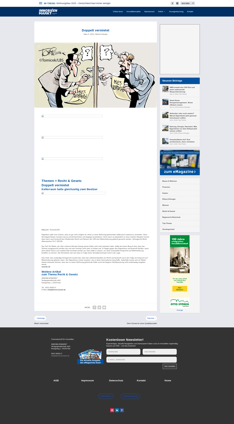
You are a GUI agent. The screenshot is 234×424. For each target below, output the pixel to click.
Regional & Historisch (171, 217)
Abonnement (149, 12)
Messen (165, 205)
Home (168, 380)
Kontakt (190, 12)
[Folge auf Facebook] (122, 410)
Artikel (160, 12)
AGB (56, 380)
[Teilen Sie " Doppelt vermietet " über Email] (104, 307)
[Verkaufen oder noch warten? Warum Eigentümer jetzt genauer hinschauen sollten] (165, 115)
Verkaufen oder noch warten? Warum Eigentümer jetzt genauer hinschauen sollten (183, 115)
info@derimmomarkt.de (56, 290)
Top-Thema (183, 94)
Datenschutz (116, 380)
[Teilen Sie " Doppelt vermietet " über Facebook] (94, 307)
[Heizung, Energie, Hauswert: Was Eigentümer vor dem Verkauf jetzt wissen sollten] (165, 128)
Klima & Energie (184, 107)
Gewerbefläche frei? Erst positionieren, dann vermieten (182, 141)
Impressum (87, 380)
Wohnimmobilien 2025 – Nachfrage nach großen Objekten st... (86, 3)
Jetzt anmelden (169, 366)
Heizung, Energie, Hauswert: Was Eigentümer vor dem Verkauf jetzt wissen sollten (183, 129)
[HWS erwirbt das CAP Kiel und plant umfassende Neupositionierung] (165, 89)
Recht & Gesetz (101, 34)
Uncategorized (168, 229)
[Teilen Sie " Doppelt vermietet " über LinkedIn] (99, 307)
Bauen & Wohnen (169, 181)
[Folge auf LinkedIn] (117, 410)
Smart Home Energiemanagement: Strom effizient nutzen (181, 102)
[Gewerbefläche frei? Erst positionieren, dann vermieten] (165, 141)
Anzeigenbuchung (176, 12)
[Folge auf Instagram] (112, 410)
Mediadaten (106, 396)
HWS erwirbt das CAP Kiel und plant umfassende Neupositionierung (182, 89)
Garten (165, 193)
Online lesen (118, 12)
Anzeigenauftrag (130, 396)
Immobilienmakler (134, 12)
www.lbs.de (46, 267)
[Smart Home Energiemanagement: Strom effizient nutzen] (165, 102)
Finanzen (166, 187)
